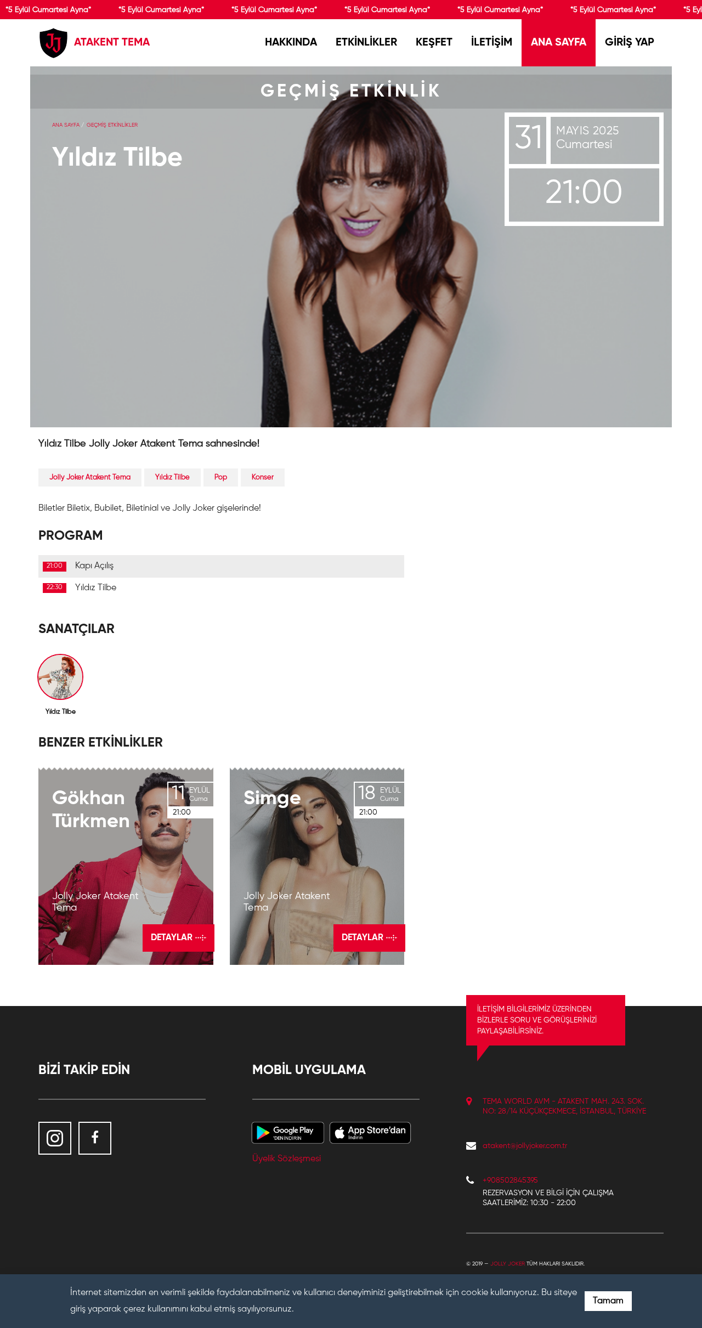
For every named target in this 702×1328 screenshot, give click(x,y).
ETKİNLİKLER (366, 42)
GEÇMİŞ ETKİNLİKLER (112, 125)
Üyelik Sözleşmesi (286, 1159)
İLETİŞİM (491, 42)
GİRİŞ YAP (629, 42)
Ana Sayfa (66, 125)
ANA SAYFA (558, 42)
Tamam (608, 1301)
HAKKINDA (291, 42)
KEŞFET (434, 42)
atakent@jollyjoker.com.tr (525, 1146)
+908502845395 (510, 1180)
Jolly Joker (507, 1264)
